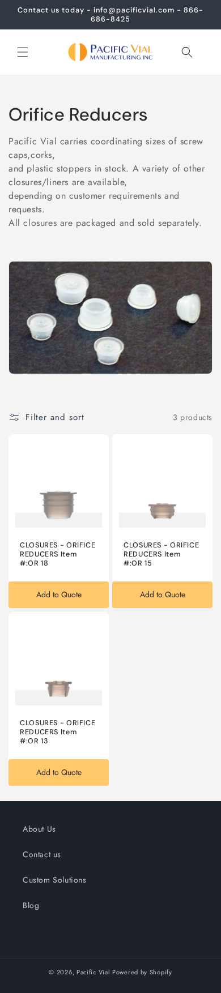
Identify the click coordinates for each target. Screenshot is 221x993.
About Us (39, 828)
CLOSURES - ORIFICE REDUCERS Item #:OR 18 (57, 554)
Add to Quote (59, 594)
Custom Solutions (55, 879)
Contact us (42, 854)
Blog (31, 905)
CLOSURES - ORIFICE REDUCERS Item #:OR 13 (57, 732)
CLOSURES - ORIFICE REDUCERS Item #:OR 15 (161, 554)
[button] (22, 52)
